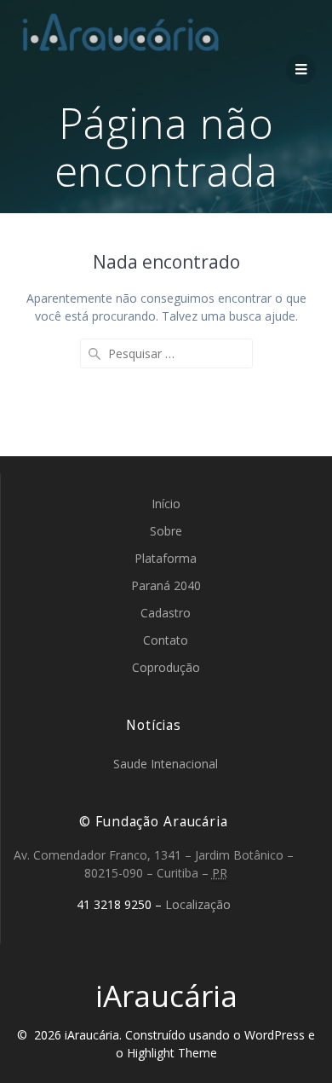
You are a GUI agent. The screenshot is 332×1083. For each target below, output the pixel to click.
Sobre (166, 531)
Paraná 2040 (166, 585)
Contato (165, 640)
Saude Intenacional (165, 764)
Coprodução (166, 667)
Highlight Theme (172, 1053)
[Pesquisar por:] (166, 353)
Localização (198, 904)
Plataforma (166, 558)
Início (166, 503)
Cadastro (165, 613)
